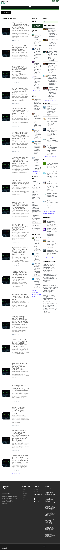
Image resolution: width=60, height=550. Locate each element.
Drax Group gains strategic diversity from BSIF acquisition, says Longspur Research (37, 243)
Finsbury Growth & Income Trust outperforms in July (52, 195)
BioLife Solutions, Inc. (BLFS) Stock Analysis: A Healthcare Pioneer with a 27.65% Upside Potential (20, 112)
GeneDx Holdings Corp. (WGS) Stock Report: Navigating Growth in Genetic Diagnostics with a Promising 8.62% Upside (20, 136)
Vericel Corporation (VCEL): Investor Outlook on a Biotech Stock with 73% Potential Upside (20, 410)
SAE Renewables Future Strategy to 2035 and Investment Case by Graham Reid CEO (37, 82)
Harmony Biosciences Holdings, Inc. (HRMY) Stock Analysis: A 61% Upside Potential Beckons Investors (19, 274)
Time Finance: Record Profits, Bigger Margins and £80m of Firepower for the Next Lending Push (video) (53, 80)
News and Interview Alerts (35, 20)
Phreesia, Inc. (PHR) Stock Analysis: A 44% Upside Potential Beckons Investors (19, 48)
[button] (30, 7)
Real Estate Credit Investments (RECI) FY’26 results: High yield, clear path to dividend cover (36, 207)
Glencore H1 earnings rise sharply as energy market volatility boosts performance (52, 243)
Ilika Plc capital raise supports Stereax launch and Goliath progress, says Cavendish (52, 121)
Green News (36, 234)
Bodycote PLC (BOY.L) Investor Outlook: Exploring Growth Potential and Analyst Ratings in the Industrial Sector (50, 288)
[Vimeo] (58, 1)
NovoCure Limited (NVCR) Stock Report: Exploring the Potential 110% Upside (19, 69)
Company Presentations (36, 31)
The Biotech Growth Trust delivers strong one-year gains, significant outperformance (52, 204)
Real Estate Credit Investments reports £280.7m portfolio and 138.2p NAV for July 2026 (52, 175)
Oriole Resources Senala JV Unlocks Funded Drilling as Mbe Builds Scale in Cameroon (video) (53, 44)
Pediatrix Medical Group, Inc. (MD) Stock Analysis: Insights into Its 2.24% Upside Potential (20, 458)
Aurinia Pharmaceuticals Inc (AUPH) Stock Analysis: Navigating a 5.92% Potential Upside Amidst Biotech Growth (20, 320)
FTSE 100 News (48, 218)
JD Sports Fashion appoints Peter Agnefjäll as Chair (52, 222)
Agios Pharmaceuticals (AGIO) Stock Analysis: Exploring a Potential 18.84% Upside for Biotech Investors (20, 251)
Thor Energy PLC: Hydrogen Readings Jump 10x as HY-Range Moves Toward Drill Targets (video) (53, 68)
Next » (54, 100)
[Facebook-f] (56, 1)
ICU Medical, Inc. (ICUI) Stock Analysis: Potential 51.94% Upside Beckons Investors (20, 297)
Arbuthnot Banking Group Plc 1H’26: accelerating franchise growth (36, 184)
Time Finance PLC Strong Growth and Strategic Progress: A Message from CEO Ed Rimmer (37, 68)
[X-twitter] (53, 1)
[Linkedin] (54, 1)
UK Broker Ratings (49, 261)
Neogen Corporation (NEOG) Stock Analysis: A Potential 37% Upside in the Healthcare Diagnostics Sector (20, 205)
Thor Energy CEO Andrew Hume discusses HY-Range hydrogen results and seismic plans (37, 147)
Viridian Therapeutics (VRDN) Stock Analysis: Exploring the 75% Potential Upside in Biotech (20, 227)
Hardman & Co (35, 177)
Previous (14, 473)
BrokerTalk (46, 103)
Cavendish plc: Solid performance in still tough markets (36, 218)
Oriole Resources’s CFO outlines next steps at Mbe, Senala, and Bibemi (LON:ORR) (37, 120)
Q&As (34, 96)
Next (19, 473)
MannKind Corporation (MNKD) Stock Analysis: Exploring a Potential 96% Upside (20, 90)
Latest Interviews (49, 25)
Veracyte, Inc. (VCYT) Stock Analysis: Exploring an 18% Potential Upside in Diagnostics (20, 183)
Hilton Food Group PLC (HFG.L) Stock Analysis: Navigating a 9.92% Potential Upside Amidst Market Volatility (49, 267)
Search (45, 18)
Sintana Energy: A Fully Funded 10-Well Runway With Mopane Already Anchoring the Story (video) (52, 56)
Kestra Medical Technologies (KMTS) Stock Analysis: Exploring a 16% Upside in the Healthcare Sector (20, 26)
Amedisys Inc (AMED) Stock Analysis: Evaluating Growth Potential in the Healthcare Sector (19, 366)
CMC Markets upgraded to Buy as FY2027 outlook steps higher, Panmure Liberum (52, 131)
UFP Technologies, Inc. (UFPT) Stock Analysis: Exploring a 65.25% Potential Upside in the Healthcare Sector (20, 343)
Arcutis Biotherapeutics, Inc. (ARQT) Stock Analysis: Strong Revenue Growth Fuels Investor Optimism (20, 160)
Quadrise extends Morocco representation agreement (38, 256)
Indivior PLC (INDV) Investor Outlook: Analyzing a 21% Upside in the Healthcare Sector (20, 387)
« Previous (35, 91)
